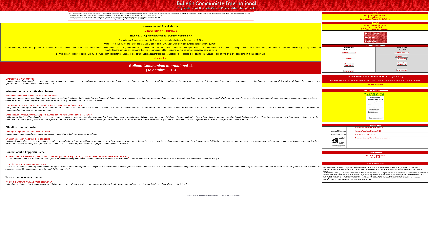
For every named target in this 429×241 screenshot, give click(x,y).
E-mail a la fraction (371, 41)
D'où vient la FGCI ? (372, 34)
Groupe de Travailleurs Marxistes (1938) (368, 131)
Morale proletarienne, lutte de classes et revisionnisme (373, 138)
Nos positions (370, 37)
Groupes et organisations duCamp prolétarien (375, 156)
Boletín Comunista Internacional (375, 27)
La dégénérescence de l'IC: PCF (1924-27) (369, 127)
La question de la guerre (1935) (365, 134)
